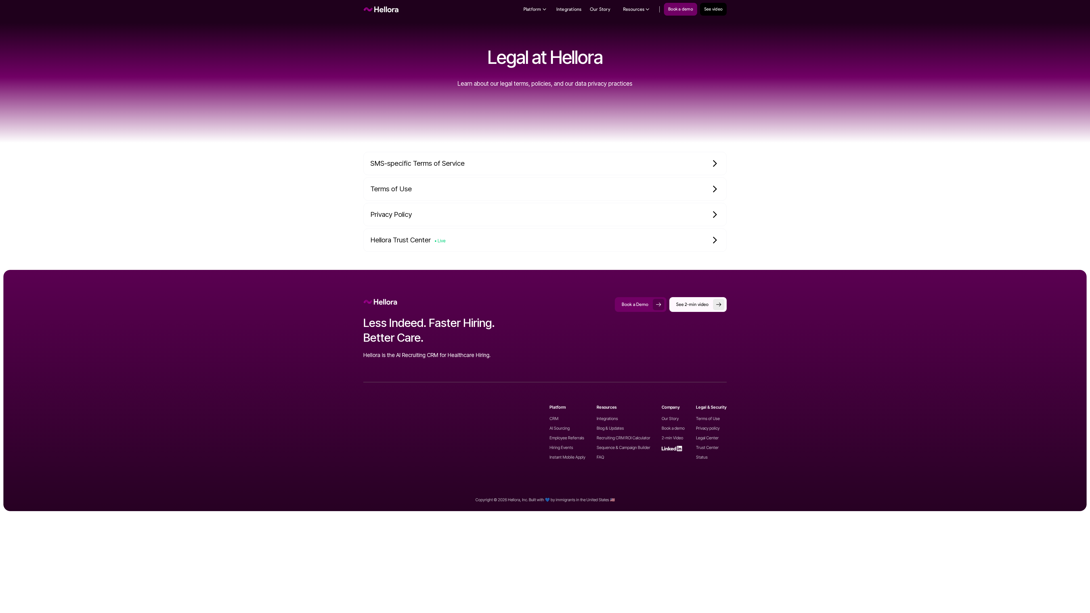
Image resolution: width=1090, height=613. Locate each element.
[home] (381, 9)
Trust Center (707, 447)
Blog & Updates (610, 428)
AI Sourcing (560, 428)
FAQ (600, 457)
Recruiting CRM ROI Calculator (623, 438)
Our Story (600, 9)
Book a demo (680, 9)
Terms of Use (708, 418)
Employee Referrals (567, 438)
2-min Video (672, 438)
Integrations (569, 9)
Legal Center (707, 438)
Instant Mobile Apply (567, 457)
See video (713, 9)
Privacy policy (708, 428)
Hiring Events (561, 447)
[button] (535, 9)
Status (702, 457)
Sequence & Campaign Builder (623, 447)
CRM (554, 418)
